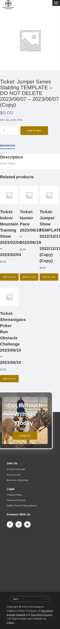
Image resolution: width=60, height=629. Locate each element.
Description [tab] (7, 145)
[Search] (46, 599)
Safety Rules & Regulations (21, 505)
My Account (13, 474)
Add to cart (34, 130)
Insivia (10, 622)
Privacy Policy (14, 494)
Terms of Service (16, 500)
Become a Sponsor (18, 480)
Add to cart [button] (9, 277)
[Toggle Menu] (56, 2)
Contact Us (24, 435)
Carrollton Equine (41, 614)
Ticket (4, 76)
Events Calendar (16, 469)
